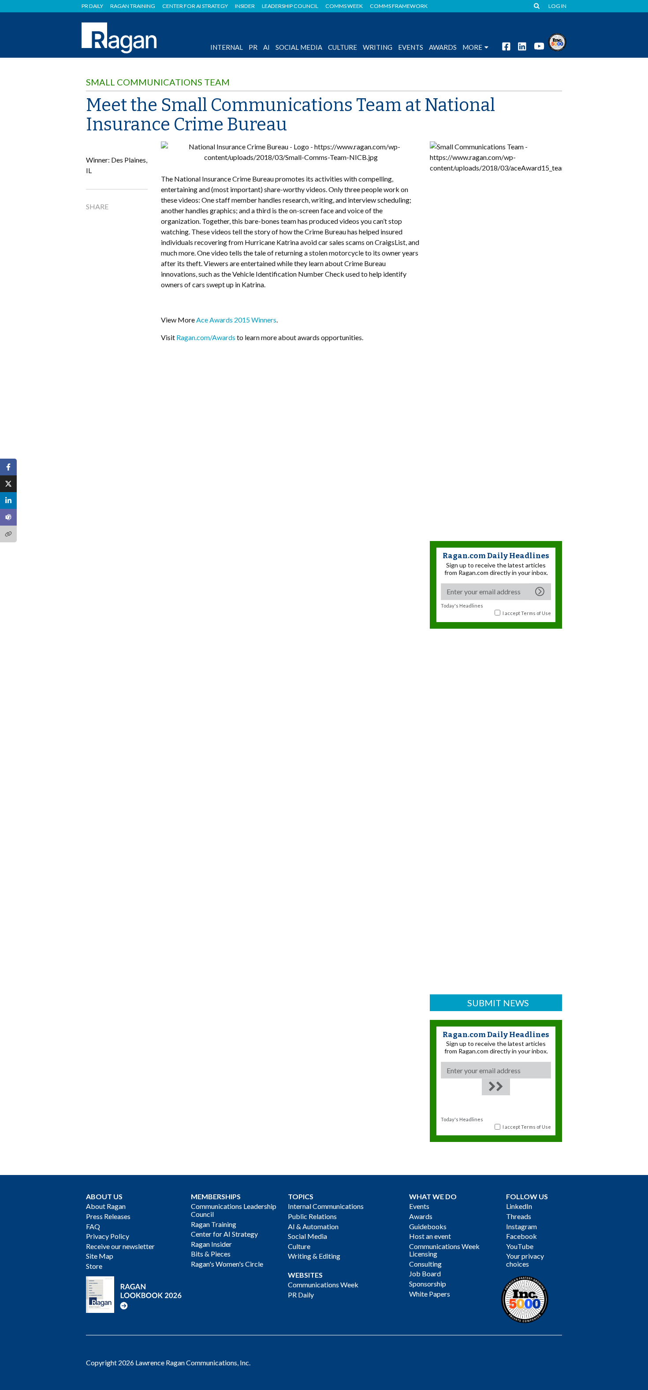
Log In (557, 6)
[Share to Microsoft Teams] (8, 517)
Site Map (99, 1256)
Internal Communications (326, 1206)
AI (266, 47)
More (472, 47)
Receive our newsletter (120, 1246)
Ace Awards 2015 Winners (236, 319)
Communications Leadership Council (233, 1210)
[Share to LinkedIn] (8, 500)
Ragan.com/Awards (205, 337)
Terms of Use (536, 613)
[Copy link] (8, 534)
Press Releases (108, 1216)
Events (419, 1206)
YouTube (519, 1246)
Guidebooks (428, 1226)
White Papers (429, 1294)
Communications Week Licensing (444, 1250)
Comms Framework (399, 6)
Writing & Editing (314, 1256)
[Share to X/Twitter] (8, 483)
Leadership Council (290, 6)
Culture (342, 47)
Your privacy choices (525, 1260)
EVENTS (410, 47)
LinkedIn (519, 1206)
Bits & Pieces (211, 1253)
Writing (377, 47)
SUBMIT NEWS (498, 1002)
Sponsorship (427, 1283)
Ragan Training (132, 6)
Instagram (521, 1226)
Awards (420, 1216)
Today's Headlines (462, 605)
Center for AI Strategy (195, 6)
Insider (245, 6)
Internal (226, 47)
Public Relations (312, 1216)
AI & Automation (313, 1226)
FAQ (93, 1226)
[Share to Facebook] (8, 467)
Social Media (299, 47)
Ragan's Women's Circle (227, 1264)
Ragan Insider (211, 1244)
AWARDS (443, 47)
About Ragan (106, 1206)
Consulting (425, 1264)
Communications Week (323, 1284)
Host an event (430, 1236)
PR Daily (92, 6)
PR (253, 47)
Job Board (425, 1273)
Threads (518, 1216)
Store (94, 1266)
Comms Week (344, 6)
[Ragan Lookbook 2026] (134, 1294)
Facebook (521, 1236)
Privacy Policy (107, 1236)
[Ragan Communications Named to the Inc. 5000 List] (557, 41)
